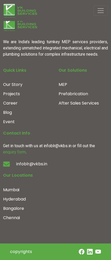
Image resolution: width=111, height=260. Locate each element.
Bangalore (13, 208)
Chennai (11, 218)
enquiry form (14, 152)
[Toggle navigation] (100, 10)
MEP (63, 84)
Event (9, 122)
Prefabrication (73, 94)
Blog (7, 112)
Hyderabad (14, 199)
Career (10, 103)
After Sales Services (79, 103)
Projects (11, 94)
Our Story (12, 84)
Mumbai (11, 190)
